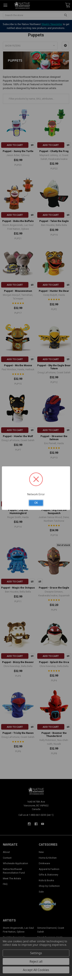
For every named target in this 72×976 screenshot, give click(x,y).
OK (36, 502)
